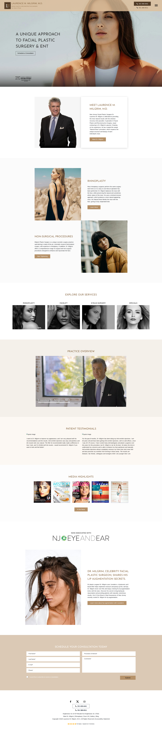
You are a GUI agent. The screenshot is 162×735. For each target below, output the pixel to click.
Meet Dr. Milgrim (97, 139)
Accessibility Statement (102, 719)
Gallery (92, 716)
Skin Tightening (42, 256)
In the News (81, 509)
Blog (97, 716)
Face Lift (86, 716)
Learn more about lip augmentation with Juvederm (107, 603)
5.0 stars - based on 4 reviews (85, 724)
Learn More (94, 207)
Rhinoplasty (78, 716)
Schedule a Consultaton (25, 53)
